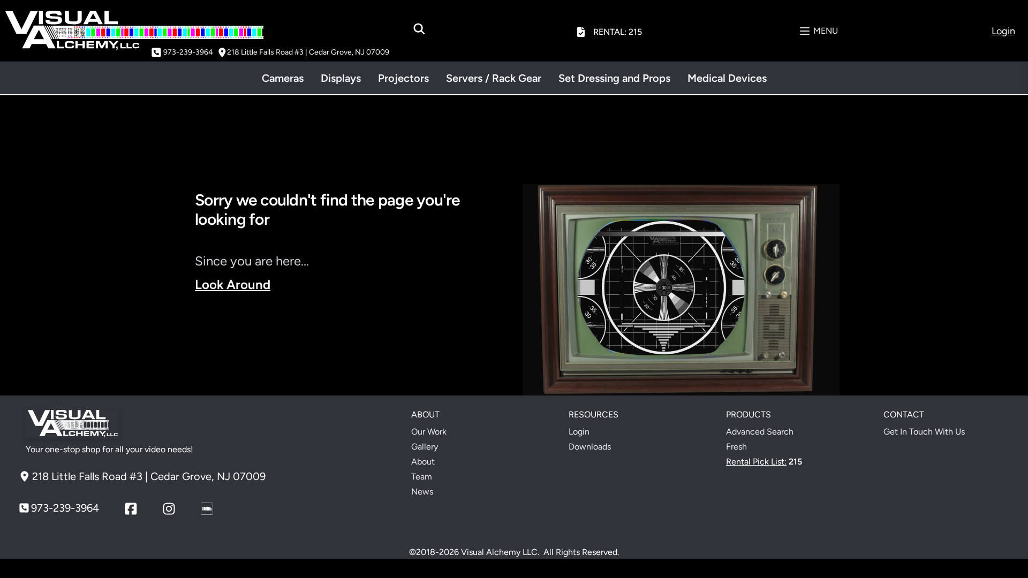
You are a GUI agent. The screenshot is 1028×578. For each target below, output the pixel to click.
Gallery (424, 447)
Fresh (736, 447)
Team (421, 476)
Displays (341, 78)
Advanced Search (759, 432)
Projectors (403, 78)
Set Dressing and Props (614, 78)
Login (579, 432)
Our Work (429, 432)
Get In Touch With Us (924, 432)
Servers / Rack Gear (493, 78)
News (422, 491)
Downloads (590, 447)
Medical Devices (727, 78)
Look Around (232, 284)
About (423, 462)
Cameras (283, 78)
